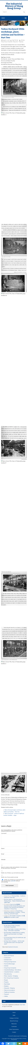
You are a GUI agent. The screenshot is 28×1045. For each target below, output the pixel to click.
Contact (14, 1032)
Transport (6, 994)
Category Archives (14, 1018)
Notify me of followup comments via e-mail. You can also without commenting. (13, 881)
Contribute (14, 1026)
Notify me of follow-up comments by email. (12, 872)
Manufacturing (8, 974)
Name (3, 848)
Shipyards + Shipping (18, 41)
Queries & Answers (7, 922)
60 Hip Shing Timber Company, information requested (12, 926)
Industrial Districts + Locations (11, 972)
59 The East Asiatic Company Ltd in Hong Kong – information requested (14, 929)
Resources (14, 1023)
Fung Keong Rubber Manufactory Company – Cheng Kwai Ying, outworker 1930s (14, 912)
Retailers (6, 986)
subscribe (13, 881)
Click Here (22, 1004)
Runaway (24, 1036)
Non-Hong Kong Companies (11, 978)
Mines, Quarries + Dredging (11, 976)
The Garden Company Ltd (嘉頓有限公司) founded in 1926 (14, 916)
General (6, 965)
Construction (7, 957)
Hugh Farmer (15, 40)
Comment (4, 833)
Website (3, 859)
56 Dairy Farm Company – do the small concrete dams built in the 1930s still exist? (14, 942)
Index (14, 1015)
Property (6, 982)
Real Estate (7, 984)
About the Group (14, 1021)
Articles (23, 40)
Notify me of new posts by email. (9, 877)
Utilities (6, 996)
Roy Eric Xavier (8, 899)
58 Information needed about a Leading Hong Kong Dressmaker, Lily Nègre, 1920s (14, 934)
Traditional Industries (9, 992)
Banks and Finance (9, 955)
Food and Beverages (9, 963)
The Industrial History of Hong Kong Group (14, 6)
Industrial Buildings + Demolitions (12, 970)
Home (14, 1012)
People (6, 980)
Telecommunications (9, 990)
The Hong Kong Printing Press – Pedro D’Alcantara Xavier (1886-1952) (14, 901)
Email (3, 854)
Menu (3, 18)
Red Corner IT (17, 1036)
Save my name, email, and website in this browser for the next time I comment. (14, 868)
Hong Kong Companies (6, 41)
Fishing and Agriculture (10, 961)
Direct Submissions (14, 1029)
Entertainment (7, 959)
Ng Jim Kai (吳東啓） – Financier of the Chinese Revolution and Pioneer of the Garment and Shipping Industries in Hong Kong (14, 906)
